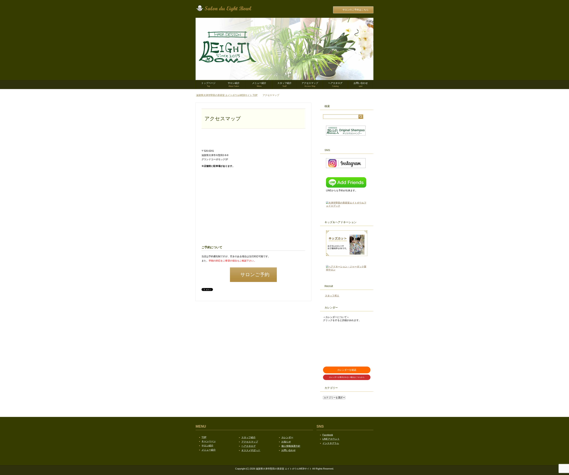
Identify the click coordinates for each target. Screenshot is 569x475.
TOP (227, 95)
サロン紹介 (234, 84)
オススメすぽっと (250, 450)
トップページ (208, 84)
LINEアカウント (331, 439)
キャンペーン (209, 441)
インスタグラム (330, 443)
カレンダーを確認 (346, 370)
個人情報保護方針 (290, 446)
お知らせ (286, 441)
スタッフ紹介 (284, 84)
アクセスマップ (310, 84)
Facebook (327, 435)
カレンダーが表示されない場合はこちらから (347, 377)
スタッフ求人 (332, 295)
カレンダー (287, 437)
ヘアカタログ (335, 84)
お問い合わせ (361, 84)
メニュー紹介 (259, 84)
